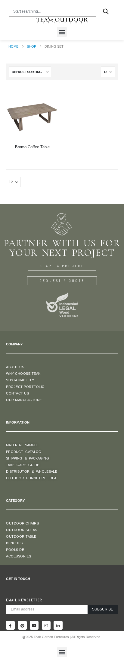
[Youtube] (34, 625)
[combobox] (53, 11)
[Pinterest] (22, 625)
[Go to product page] (32, 113)
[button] (62, 32)
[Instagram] (46, 625)
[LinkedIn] (58, 625)
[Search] (105, 11)
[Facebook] (10, 625)
